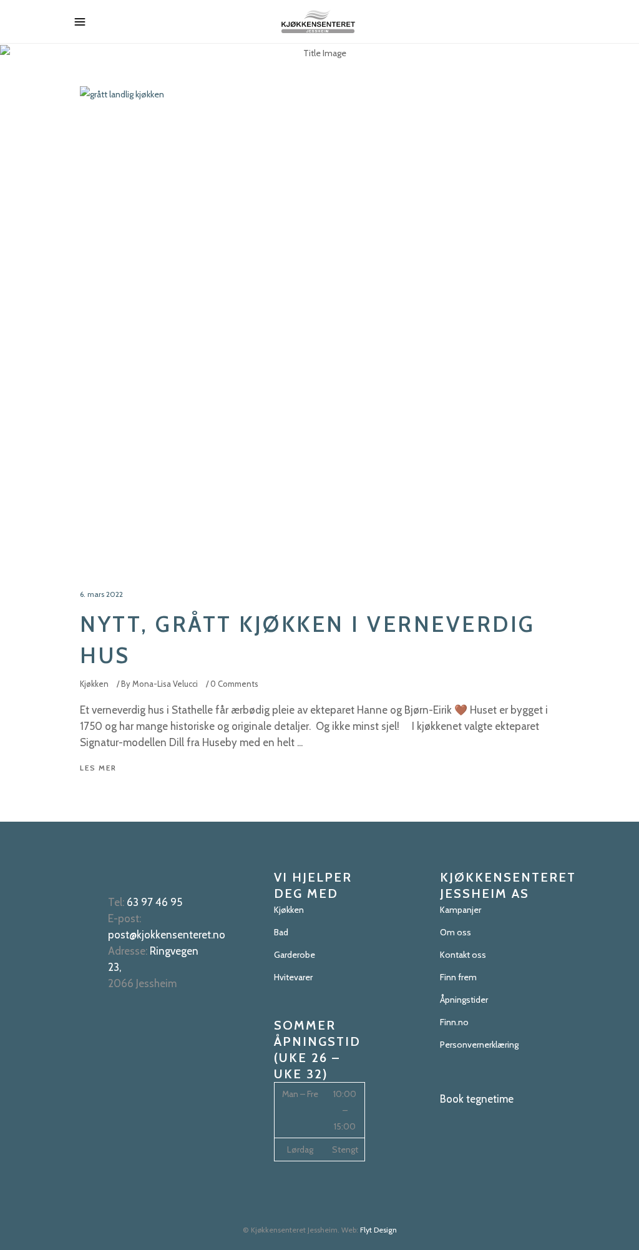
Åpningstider (464, 999)
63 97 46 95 (154, 902)
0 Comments (234, 684)
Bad (281, 932)
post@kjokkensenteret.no (166, 934)
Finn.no (454, 1022)
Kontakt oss (463, 954)
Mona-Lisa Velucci (165, 684)
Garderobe (294, 954)
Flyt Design (378, 1229)
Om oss (455, 932)
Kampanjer (460, 909)
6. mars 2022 (101, 594)
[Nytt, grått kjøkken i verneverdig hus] (319, 326)
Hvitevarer (293, 977)
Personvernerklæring (479, 1044)
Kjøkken (94, 684)
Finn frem (458, 977)
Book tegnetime (477, 1099)
